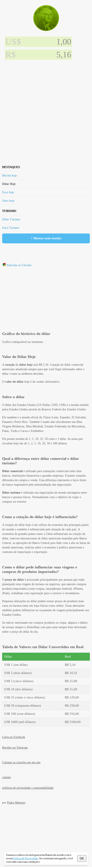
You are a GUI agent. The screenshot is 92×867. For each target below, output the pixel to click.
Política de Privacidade (25, 858)
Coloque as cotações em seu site (21, 762)
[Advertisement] (46, 110)
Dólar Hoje (9, 184)
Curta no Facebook (13, 737)
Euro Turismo (10, 227)
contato (6, 777)
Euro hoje (8, 192)
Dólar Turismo (11, 219)
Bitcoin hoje (9, 175)
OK (82, 858)
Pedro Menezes (16, 802)
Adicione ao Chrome (18, 265)
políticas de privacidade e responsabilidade (27, 787)
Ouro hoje (8, 200)
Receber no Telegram (15, 747)
